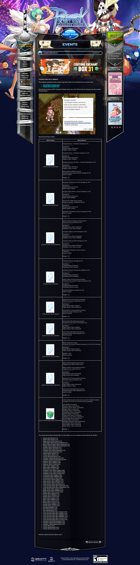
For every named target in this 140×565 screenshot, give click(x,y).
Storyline (25, 73)
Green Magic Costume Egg (51, 85)
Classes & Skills (25, 80)
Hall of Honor (25, 106)
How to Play (25, 75)
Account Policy (85, 558)
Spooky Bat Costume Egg (51, 86)
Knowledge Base (25, 125)
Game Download (25, 114)
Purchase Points (25, 95)
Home (90, 47)
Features (25, 78)
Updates (25, 64)
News (25, 62)
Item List (25, 93)
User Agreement (75, 558)
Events (25, 66)
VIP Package (27, 82)
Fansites (25, 104)
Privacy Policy (65, 558)
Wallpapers (25, 116)
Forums (25, 102)
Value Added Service (25, 84)
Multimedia (25, 118)
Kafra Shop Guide (25, 91)
